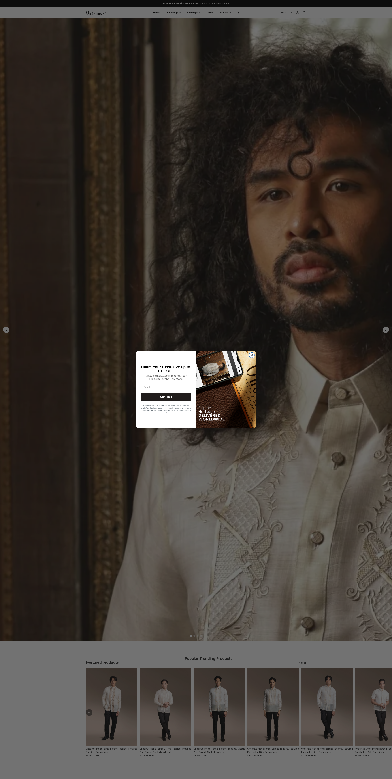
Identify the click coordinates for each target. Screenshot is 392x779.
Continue (166, 396)
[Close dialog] (251, 355)
